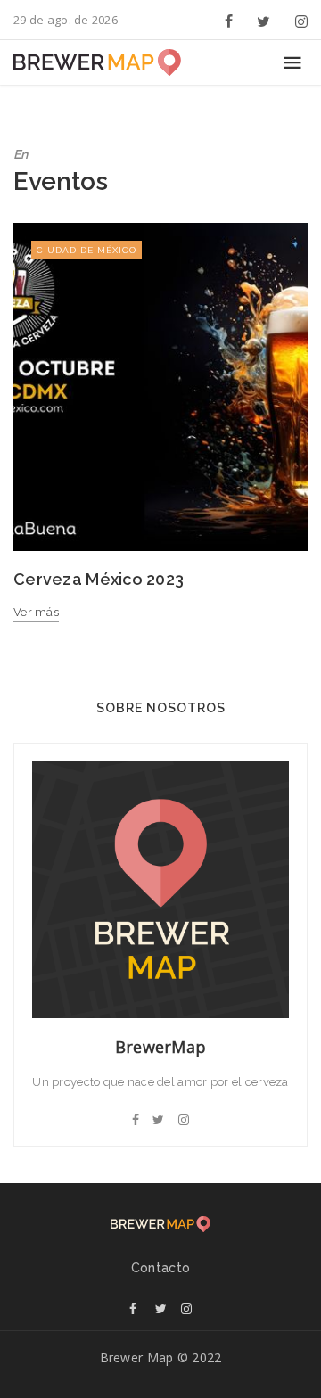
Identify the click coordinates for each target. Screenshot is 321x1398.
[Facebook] (229, 20)
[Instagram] (298, 20)
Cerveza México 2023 (98, 579)
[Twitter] (263, 20)
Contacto (160, 1268)
